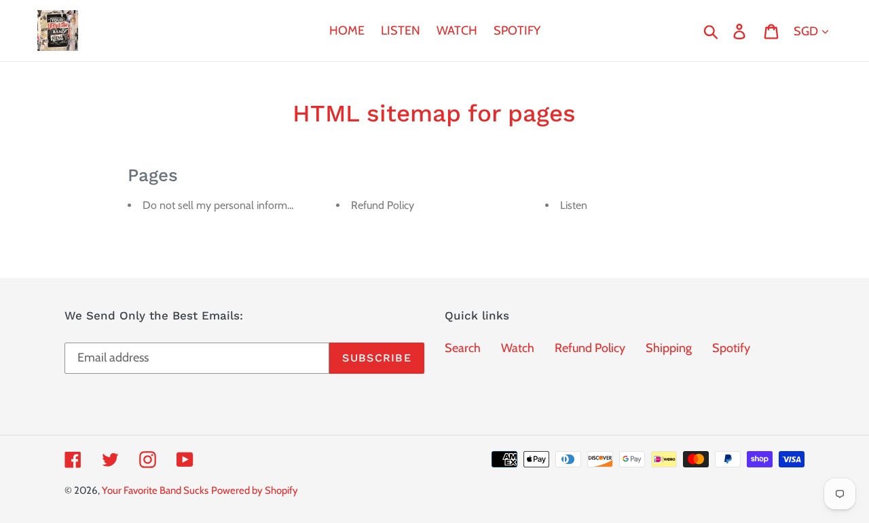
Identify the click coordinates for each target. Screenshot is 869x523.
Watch (517, 348)
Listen (573, 205)
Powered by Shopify (254, 490)
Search (463, 348)
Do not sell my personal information (226, 205)
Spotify (731, 348)
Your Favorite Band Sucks (155, 490)
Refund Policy (382, 205)
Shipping (669, 348)
